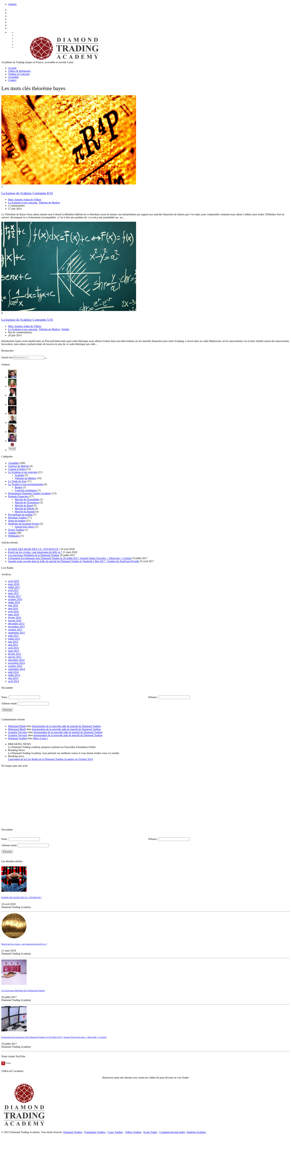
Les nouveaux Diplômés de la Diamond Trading (33, 555)
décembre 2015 (16, 623)
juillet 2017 (14, 587)
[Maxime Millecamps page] (12, 431)
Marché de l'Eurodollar (27, 499)
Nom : (4, 697)
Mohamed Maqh (17, 726)
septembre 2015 (16, 632)
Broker (18, 487)
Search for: (7, 357)
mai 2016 (13, 608)
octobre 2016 (15, 599)
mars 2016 (13, 614)
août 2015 (13, 635)
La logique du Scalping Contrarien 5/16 (27, 319)
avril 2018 (13, 581)
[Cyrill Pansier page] (12, 377)
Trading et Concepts (18, 74)
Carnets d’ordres (17, 469)
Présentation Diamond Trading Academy (29, 493)
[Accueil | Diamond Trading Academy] (63, 59)
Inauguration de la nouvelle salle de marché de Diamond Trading (66, 726)
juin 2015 (13, 641)
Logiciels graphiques (26, 490)
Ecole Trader (150, 1132)
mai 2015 (13, 644)
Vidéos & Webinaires (19, 71)
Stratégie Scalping (196, 1132)
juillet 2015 (14, 638)
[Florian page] (12, 395)
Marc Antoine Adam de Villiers (24, 199)
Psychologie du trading (20, 514)
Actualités (13, 77)
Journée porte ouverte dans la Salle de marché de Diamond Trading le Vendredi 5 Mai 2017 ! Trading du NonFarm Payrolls (73, 561)
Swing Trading (16, 529)
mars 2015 (13, 650)
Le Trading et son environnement (25, 484)
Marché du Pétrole (24, 508)
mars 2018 (13, 584)
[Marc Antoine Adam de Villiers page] (12, 422)
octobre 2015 (15, 629)
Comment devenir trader (172, 1132)
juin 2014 (13, 678)
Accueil (12, 68)
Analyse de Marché (18, 466)
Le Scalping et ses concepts (22, 202)
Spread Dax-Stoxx (25, 526)
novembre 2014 (16, 663)
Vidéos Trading (133, 1132)
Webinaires (14, 535)
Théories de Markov (49, 202)
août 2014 (13, 672)
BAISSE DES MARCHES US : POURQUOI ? (34, 549)
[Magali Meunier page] (12, 413)
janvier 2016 (14, 620)
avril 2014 (13, 681)
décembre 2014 (16, 660)
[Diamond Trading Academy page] (12, 449)
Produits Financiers (18, 496)
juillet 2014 (14, 675)
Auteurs (12, 4)
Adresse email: (9, 703)
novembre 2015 (16, 626)
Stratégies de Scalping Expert (23, 523)
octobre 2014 (15, 666)
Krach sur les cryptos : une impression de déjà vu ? (35, 552)
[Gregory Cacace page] (12, 404)
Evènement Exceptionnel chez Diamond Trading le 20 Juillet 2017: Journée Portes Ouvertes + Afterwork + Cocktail (69, 558)
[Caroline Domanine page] (12, 386)
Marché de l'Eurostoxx (27, 502)
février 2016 (14, 617)
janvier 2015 (14, 656)
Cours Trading (115, 1132)
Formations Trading (94, 1132)
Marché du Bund (24, 505)
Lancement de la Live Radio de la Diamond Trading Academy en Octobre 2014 (50, 759)
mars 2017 (13, 593)
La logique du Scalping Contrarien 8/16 (27, 193)
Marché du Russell (25, 511)
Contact (12, 80)
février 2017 (14, 596)
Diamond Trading (17, 738)
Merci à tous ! (40, 738)
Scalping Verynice (17, 732)
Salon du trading (17, 520)
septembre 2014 (16, 669)
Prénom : (153, 697)
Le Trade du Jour (17, 481)
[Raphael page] (12, 440)
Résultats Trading (17, 517)
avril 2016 (13, 611)
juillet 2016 (14, 602)
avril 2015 (13, 647)
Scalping (19, 475)
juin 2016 (13, 605)
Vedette (65, 329)
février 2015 (14, 653)
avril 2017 (13, 590)
